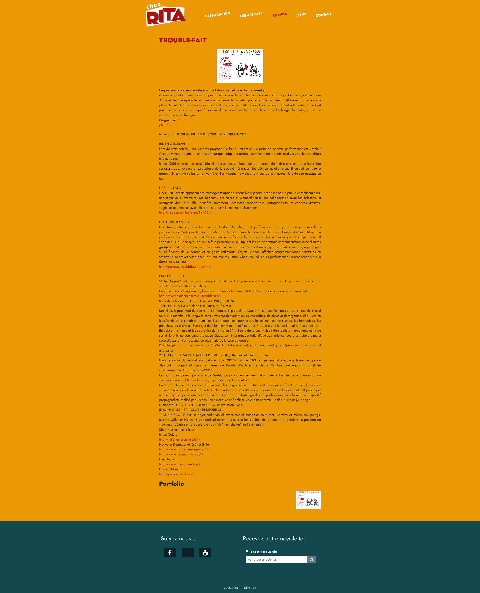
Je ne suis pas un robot (263, 551)
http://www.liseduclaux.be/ (179, 464)
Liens (301, 15)
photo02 (165, 125)
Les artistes (251, 15)
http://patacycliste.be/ (174, 474)
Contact (324, 14)
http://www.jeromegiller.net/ (180, 454)
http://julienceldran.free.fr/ (178, 439)
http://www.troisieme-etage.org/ (182, 449)
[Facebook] (170, 552)
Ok (312, 559)
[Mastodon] (188, 552)
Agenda (279, 14)
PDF (184, 119)
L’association (218, 15)
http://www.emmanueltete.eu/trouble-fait (188, 295)
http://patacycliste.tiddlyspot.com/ (183, 266)
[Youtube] (205, 552)
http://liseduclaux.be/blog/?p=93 (184, 212)
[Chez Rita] (167, 14)
